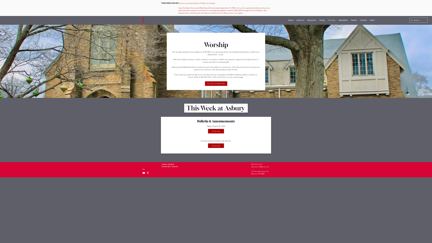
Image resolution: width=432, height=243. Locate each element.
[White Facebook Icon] (147, 172)
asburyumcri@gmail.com (260, 167)
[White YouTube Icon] (143, 172)
